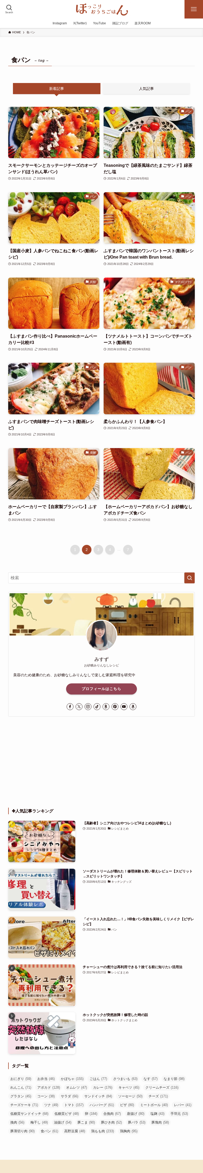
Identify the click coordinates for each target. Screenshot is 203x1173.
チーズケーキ (24, 1105)
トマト (74, 1105)
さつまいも (125, 1079)
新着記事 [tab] (56, 88)
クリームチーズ (161, 1087)
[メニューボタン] (193, 9)
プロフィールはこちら (101, 689)
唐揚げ (135, 1114)
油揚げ (62, 1122)
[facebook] (70, 706)
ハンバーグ (102, 1105)
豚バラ (136, 1122)
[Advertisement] (101, 762)
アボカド (48, 1087)
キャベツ (128, 1087)
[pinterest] (115, 706)
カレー (102, 1087)
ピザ (127, 1105)
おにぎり (20, 1079)
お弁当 (46, 1079)
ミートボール (154, 1105)
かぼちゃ (72, 1079)
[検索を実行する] (189, 577)
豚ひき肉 (111, 1122)
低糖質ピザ (66, 1114)
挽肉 (17, 1122)
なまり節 (174, 1079)
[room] (106, 706)
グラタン (20, 1096)
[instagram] (88, 706)
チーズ (158, 1096)
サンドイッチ (98, 1096)
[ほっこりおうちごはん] (101, 9)
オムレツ (76, 1087)
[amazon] (133, 706)
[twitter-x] (79, 706)
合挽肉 (112, 1114)
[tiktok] (97, 706)
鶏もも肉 (102, 1131)
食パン (49, 1131)
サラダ (69, 1096)
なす (151, 1079)
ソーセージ (130, 1096)
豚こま (86, 1122)
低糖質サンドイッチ (29, 1114)
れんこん (20, 1087)
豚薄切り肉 (22, 1131)
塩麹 (157, 1114)
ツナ (51, 1105)
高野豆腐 (74, 1131)
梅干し (39, 1122)
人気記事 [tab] (146, 88)
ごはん (98, 1079)
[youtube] (124, 706)
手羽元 (179, 1114)
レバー (182, 1105)
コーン (46, 1096)
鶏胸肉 (128, 1131)
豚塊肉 (160, 1122)
